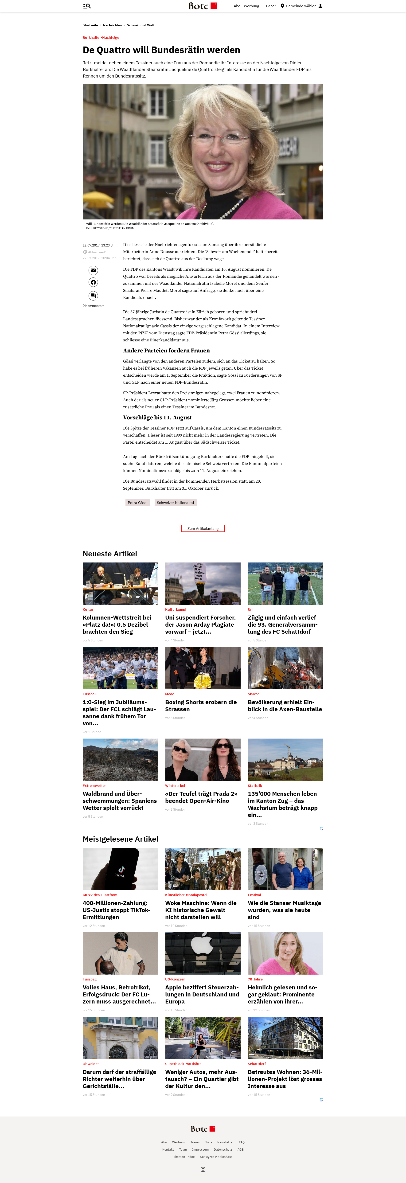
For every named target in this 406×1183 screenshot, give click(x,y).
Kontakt (168, 1150)
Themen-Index (184, 1157)
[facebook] (106, 284)
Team (183, 1150)
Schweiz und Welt (140, 25)
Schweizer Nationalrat (175, 502)
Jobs (208, 1142)
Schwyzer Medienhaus (216, 1157)
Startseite (90, 25)
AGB (241, 1150)
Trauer (195, 1142)
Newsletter (225, 1142)
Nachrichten (112, 25)
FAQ (242, 1142)
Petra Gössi (138, 502)
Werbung (251, 6)
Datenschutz (223, 1150)
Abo (237, 6)
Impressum (200, 1150)
